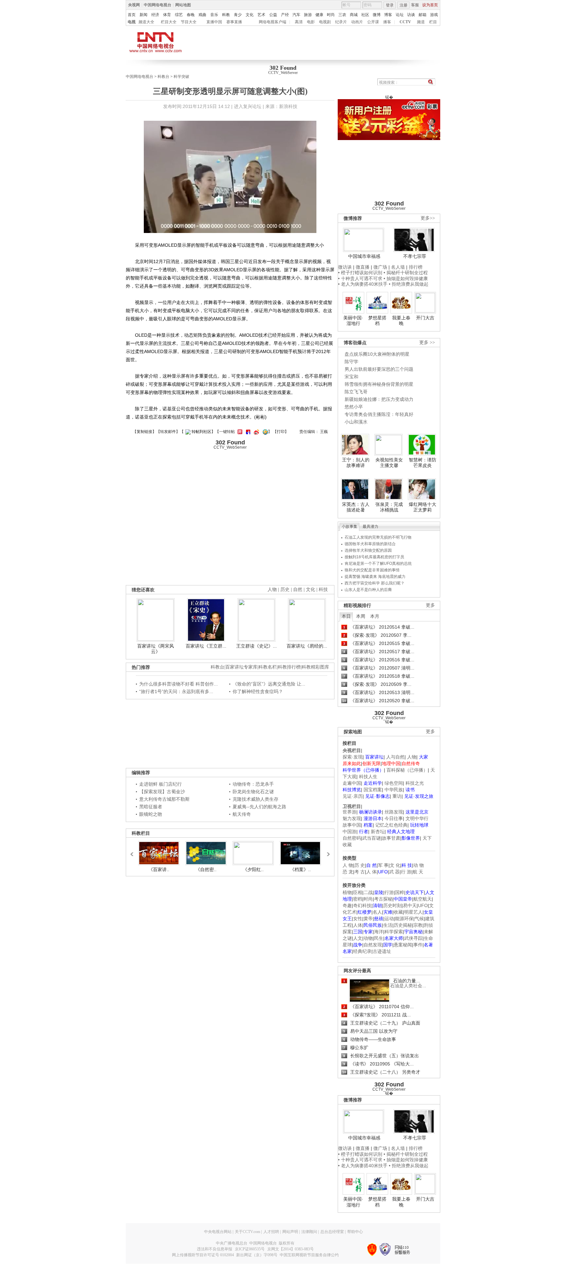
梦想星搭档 (377, 320)
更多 (430, 605)
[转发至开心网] (239, 431)
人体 (357, 925)
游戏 (434, 14)
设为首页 (430, 5)
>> (326, 851)
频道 (421, 22)
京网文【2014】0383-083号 (290, 1249)
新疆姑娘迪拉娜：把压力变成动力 (379, 399)
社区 (365, 14)
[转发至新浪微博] (255, 431)
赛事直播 (234, 22)
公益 (273, 14)
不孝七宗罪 (414, 256)
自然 (298, 589)
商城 (354, 14)
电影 (311, 22)
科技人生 (368, 776)
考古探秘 (383, 899)
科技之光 (415, 783)
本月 (374, 616)
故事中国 (352, 825)
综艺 (179, 14)
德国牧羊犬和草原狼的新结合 (370, 544)
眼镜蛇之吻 (150, 814)
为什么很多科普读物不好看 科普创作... (178, 684)
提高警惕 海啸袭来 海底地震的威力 (375, 576)
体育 (167, 14)
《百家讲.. (158, 869)
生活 (387, 925)
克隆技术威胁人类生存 (255, 799)
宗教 (418, 925)
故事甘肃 (391, 838)
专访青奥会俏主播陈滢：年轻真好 (379, 414)
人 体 (371, 871)
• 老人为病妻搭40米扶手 (362, 284)
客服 (415, 5)
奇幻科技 (362, 905)
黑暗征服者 (150, 806)
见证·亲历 (353, 796)
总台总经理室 (332, 1231)
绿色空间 (394, 783)
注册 (403, 5)
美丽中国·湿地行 (353, 320)
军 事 (383, 865)
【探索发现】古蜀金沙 (162, 791)
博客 (388, 14)
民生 (378, 938)
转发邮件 (168, 431)
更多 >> (427, 342)
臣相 (357, 892)
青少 (238, 14)
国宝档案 (373, 789)
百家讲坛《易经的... (307, 646)
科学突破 (181, 76)
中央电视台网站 (218, 1231)
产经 (285, 14)
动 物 (418, 865)
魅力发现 (352, 818)
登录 (390, 5)
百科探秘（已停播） (407, 770)
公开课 (373, 22)
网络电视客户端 (272, 22)
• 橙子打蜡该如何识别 (360, 272)
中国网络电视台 (157, 5)
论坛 (400, 14)
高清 (299, 22)
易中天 (410, 905)
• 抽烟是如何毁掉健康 (406, 278)
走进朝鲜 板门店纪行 (160, 784)
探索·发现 (353, 757)
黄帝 (368, 918)
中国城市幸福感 (364, 256)
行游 (389, 892)
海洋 (378, 931)
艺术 (261, 14)
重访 (397, 796)
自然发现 (373, 944)
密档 (357, 899)
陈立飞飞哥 (356, 391)
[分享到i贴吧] (247, 431)
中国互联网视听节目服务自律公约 (309, 1255)
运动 (389, 918)
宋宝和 (351, 376)
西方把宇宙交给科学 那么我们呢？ (375, 583)
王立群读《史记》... (256, 646)
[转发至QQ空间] (264, 431)
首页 (132, 14)
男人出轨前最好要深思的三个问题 (379, 369)
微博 (377, 14)
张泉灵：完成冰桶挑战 (389, 507)
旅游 (308, 14)
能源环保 (404, 918)
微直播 (362, 267)
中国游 (349, 831)
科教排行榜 (289, 667)
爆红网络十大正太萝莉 (422, 507)
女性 (357, 918)
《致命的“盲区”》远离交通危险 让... (269, 684)
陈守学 (351, 361)
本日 (346, 616)
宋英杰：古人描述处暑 (355, 507)
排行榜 (416, 267)
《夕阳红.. (253, 869)
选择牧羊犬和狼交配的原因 (368, 550)
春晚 (191, 14)
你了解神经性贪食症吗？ (258, 691)
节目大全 (189, 22)
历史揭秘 (403, 925)
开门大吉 (425, 317)
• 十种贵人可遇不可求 (361, 278)
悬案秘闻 (403, 944)
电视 (132, 22)
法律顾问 (309, 1231)
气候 (419, 918)
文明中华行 (417, 818)
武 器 (394, 871)
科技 (323, 589)
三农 (342, 14)
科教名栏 (267, 667)
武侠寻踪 (413, 938)
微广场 (380, 267)
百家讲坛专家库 (241, 667)
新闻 (143, 14)
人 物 (348, 865)
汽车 (296, 14)
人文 (357, 938)
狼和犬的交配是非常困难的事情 (372, 570)
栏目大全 (169, 22)
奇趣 (347, 905)
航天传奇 (242, 814)
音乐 (214, 14)
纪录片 (341, 22)
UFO (423, 905)
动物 (368, 938)
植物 (347, 892)
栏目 (433, 22)
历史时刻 (392, 905)
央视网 (134, 5)
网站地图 (183, 5)
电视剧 (325, 22)
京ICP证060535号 (250, 1249)
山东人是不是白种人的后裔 (368, 589)
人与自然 (395, 757)
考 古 (359, 871)
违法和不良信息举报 (214, 1249)
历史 (285, 589)
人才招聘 (271, 1231)
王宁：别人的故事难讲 (355, 462)
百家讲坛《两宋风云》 (155, 648)
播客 (387, 22)
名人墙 (398, 267)
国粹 (399, 892)
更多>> (428, 218)
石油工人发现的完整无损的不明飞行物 (378, 537)
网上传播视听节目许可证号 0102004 (203, 1255)
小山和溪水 (356, 421)
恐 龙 (348, 871)
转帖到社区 (201, 431)
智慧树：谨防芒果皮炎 (422, 462)
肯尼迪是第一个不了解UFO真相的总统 (378, 563)
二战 (368, 892)
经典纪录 (362, 951)
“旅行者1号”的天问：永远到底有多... (176, 691)
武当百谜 (371, 838)
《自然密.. (206, 869)
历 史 (359, 865)
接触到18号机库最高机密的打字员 (374, 557)
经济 (155, 14)
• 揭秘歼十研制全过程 (406, 272)
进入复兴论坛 (247, 106)
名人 (377, 912)
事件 (418, 944)
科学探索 (394, 931)
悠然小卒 (354, 406)
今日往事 (394, 818)
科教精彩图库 (315, 667)
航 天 (418, 871)
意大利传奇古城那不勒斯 (164, 799)
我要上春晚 (401, 320)
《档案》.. (300, 869)
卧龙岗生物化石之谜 (253, 791)
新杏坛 (378, 831)
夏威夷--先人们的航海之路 (259, 806)
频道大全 (146, 22)
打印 (281, 431)
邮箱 (422, 14)
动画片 (357, 22)
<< (133, 851)
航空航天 (422, 899)
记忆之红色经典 (391, 825)
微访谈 (345, 267)
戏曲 (202, 14)
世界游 (349, 811)
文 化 (395, 865)
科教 (226, 14)
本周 (360, 616)
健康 (319, 14)
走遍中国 (352, 783)
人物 (411, 757)
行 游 (406, 871)
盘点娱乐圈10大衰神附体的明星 (377, 354)
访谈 (411, 14)
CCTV (405, 22)
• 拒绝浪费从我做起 (408, 284)
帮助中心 (355, 1231)
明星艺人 (413, 912)
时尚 (331, 14)
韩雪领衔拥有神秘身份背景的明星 (379, 384)
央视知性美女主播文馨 (389, 462)
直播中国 (214, 22)
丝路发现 (394, 811)
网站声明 (290, 1231)
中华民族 (394, 789)
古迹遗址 (382, 951)
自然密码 (352, 838)
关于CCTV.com (247, 1231)
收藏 (398, 912)
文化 (250, 14)
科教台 (163, 76)
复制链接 (144, 431)
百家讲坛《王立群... (206, 646)
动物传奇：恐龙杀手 (253, 784)
